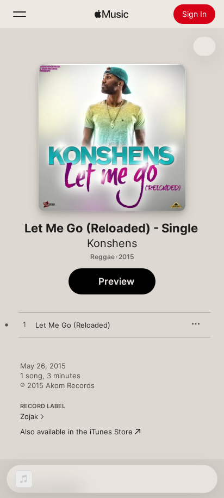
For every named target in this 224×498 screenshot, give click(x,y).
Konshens (112, 243)
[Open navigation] (20, 14)
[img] (111, 14)
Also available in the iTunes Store (76, 431)
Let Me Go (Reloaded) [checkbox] (72, 325)
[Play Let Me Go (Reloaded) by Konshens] (24, 325)
